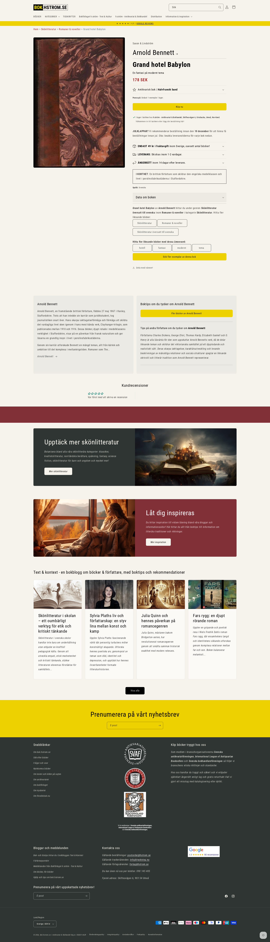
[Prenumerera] (159, 725)
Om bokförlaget (40, 785)
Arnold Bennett (153, 52)
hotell (142, 248)
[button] (52, 16)
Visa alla (135, 690)
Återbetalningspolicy (96, 935)
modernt (181, 248)
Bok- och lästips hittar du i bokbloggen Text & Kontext (58, 855)
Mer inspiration (158, 542)
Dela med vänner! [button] (144, 267)
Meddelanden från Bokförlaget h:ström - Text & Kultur (57, 866)
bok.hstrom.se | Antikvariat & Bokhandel (55, 935)
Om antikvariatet (41, 779)
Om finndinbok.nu (41, 796)
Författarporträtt (41, 861)
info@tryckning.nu (140, 859)
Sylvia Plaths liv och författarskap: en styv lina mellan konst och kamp (108, 623)
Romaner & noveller (172, 223)
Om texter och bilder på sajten (47, 774)
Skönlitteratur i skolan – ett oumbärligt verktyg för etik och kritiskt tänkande (57, 623)
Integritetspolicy (113, 935)
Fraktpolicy (141, 935)
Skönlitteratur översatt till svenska (155, 232)
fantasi (162, 248)
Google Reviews (145, 23)
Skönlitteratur (144, 223)
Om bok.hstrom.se (41, 752)
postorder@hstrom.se (139, 855)
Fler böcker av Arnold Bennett (186, 313)
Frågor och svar (40, 763)
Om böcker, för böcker (43, 872)
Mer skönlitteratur (58, 471)
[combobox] (196, 7)
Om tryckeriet (39, 790)
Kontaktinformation (155, 935)
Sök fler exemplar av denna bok (179, 256)
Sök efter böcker (40, 757)
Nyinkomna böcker (42, 768)
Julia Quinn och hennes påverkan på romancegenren (158, 620)
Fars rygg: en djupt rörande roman (209, 618)
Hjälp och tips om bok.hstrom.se (48, 877)
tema (201, 248)
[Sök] (219, 7)
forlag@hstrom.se (139, 864)
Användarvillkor (128, 935)
